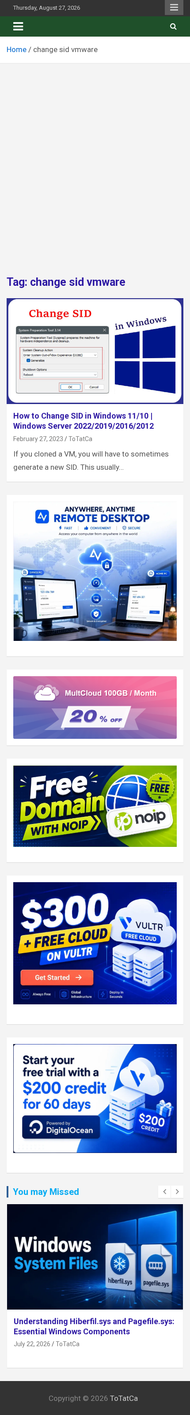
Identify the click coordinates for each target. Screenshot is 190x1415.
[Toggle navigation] (18, 26)
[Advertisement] (95, 163)
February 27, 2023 (38, 438)
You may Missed (46, 1192)
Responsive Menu (174, 7)
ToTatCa (80, 438)
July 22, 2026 (32, 1344)
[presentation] (164, 1192)
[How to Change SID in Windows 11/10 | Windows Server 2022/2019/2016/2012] (95, 351)
